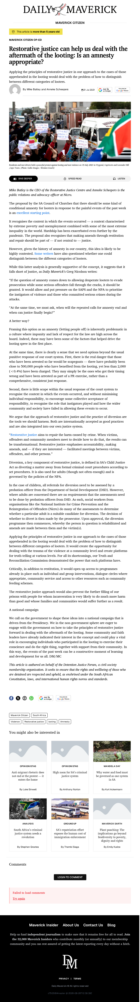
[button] (104, 90)
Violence (15, 721)
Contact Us (93, 925)
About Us (71, 925)
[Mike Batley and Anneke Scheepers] (15, 89)
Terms (77, 978)
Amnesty (64, 721)
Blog (111, 925)
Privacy (64, 978)
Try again (19, 898)
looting (52, 721)
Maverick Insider (43, 925)
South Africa (39, 715)
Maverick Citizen (19, 715)
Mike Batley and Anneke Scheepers (47, 89)
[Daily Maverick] (70, 9)
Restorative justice (34, 721)
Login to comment (70, 877)
